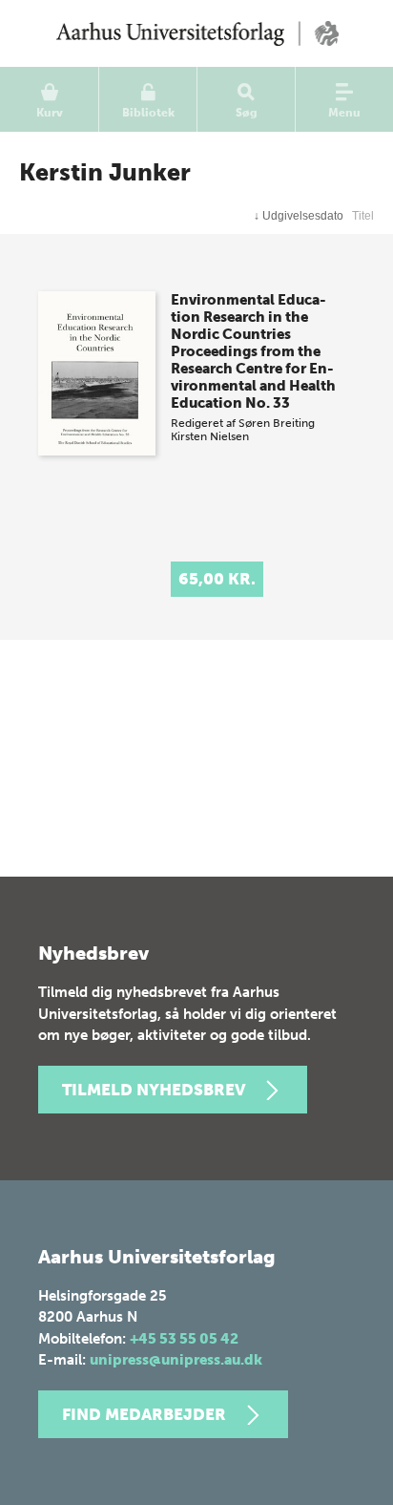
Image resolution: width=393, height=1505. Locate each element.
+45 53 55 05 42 (184, 1338)
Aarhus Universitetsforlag (196, 33)
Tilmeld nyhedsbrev (153, 1089)
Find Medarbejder (144, 1414)
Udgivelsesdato (298, 216)
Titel (363, 216)
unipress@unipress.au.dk (176, 1359)
